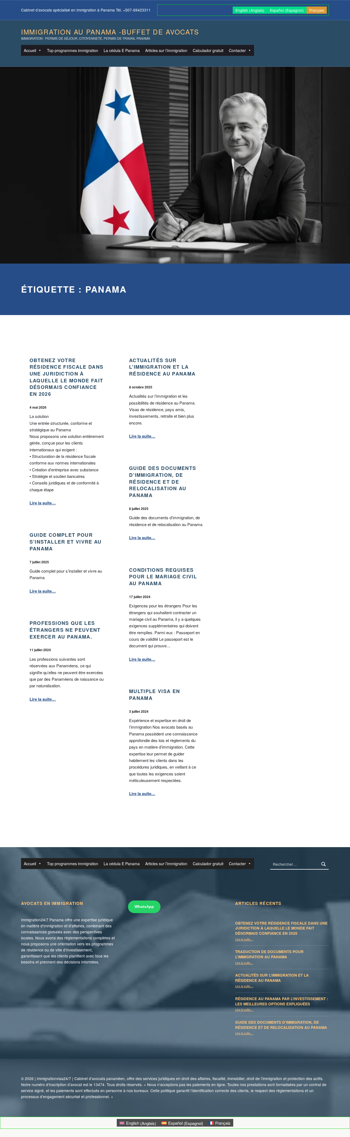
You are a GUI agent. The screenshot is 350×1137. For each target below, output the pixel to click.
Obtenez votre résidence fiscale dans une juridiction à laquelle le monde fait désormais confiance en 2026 (66, 377)
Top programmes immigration (72, 50)
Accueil (30, 50)
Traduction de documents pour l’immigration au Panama (269, 954)
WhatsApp (144, 907)
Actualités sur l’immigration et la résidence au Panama (162, 367)
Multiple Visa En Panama (154, 694)
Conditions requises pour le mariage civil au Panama (163, 576)
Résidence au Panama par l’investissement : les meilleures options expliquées (281, 1001)
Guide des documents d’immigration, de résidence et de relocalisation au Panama (162, 481)
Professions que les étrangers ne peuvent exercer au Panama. (65, 629)
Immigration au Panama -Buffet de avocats (110, 31)
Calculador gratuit (208, 50)
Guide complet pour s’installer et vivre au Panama (66, 541)
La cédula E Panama (122, 50)
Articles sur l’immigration (166, 50)
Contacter (237, 50)
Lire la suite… (43, 503)
